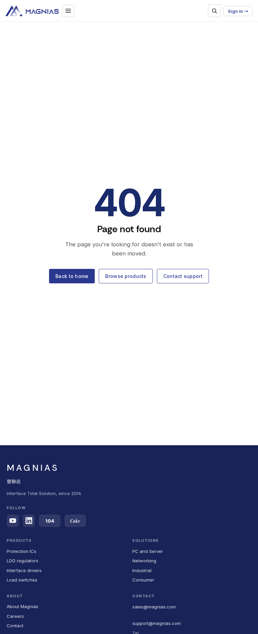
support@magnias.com (156, 623)
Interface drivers (24, 570)
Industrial (142, 570)
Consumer (143, 580)
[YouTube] (13, 521)
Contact (15, 625)
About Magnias (22, 606)
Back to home (71, 276)
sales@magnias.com (154, 606)
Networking (144, 560)
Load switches (22, 580)
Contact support (183, 276)
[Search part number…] (214, 10)
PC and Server (147, 551)
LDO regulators (22, 560)
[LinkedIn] (29, 521)
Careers (15, 616)
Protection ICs (21, 551)
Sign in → (238, 11)
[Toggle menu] (68, 11)
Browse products (125, 276)
